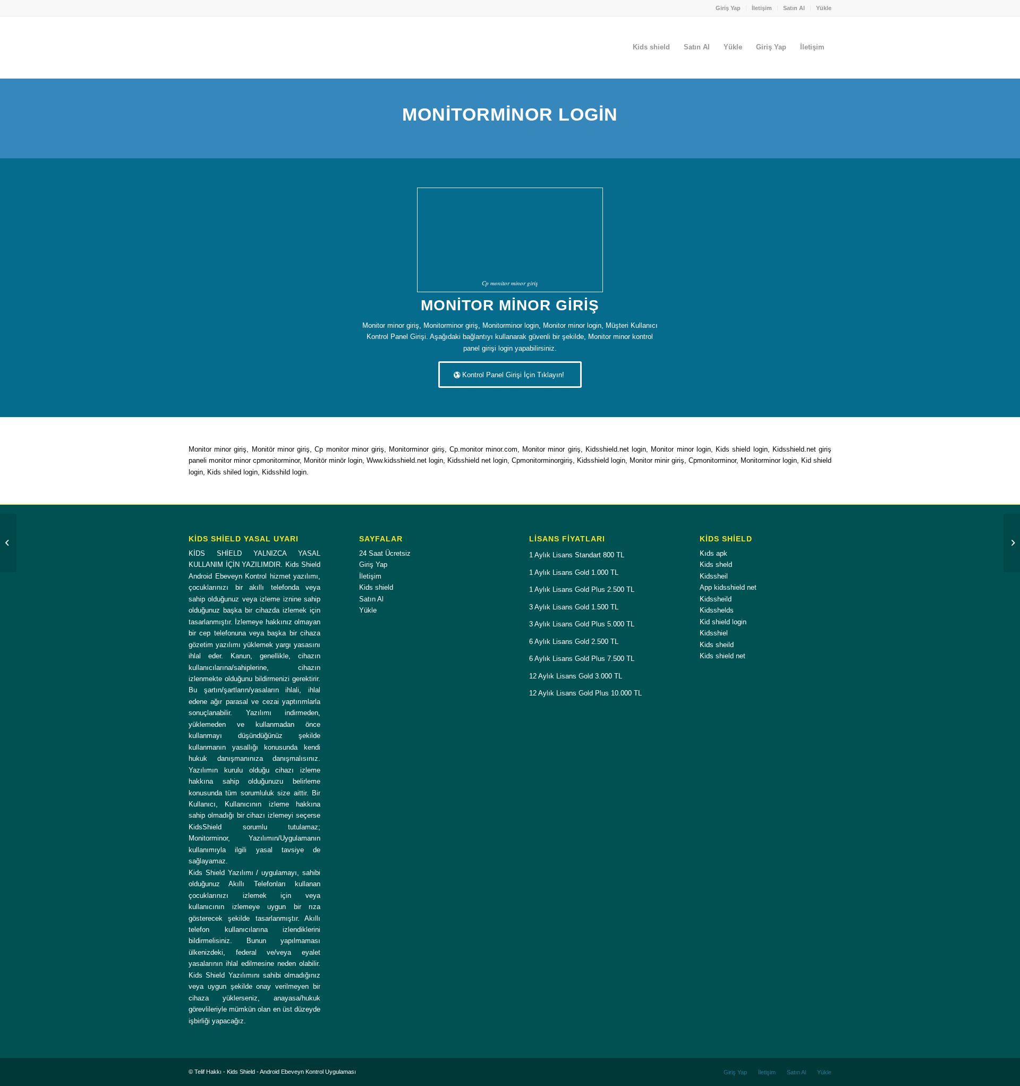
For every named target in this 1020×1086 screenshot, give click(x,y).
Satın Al (794, 8)
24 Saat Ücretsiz (385, 553)
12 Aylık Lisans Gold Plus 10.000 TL (585, 693)
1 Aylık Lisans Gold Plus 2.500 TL (581, 589)
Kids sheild (717, 645)
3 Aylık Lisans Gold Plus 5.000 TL (581, 624)
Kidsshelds (717, 610)
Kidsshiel (714, 633)
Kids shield (376, 587)
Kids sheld (716, 565)
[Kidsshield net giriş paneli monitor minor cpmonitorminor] (8, 543)
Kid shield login (723, 622)
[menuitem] (728, 8)
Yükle (823, 8)
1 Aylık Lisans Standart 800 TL (576, 555)
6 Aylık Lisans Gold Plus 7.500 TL (581, 659)
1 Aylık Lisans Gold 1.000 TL (573, 572)
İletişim (762, 8)
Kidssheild (716, 599)
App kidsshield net (728, 587)
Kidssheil (714, 576)
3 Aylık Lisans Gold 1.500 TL (573, 607)
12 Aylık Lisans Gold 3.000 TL (575, 676)
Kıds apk (713, 553)
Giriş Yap (728, 8)
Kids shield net (722, 656)
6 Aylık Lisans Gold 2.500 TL (573, 642)
